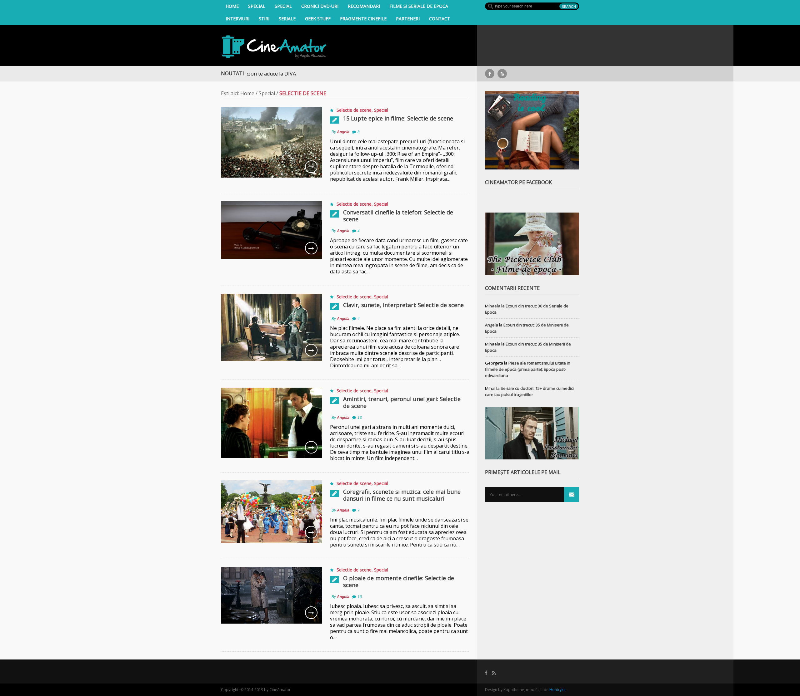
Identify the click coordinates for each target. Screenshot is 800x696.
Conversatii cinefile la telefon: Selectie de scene (398, 216)
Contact (439, 19)
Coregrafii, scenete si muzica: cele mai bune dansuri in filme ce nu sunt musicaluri (402, 495)
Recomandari (364, 6)
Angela (343, 132)
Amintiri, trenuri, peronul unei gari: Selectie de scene (402, 402)
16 (360, 597)
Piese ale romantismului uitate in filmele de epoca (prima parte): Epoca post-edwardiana (527, 369)
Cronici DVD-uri (319, 6)
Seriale (287, 19)
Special (256, 6)
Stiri (264, 19)
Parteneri (408, 19)
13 (360, 417)
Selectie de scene (354, 110)
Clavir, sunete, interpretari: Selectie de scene (403, 304)
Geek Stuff (318, 19)
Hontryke (557, 689)
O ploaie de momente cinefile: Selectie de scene (398, 581)
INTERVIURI (237, 19)
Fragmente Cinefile (363, 19)
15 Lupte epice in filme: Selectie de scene (398, 118)
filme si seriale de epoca (418, 6)
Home (232, 6)
